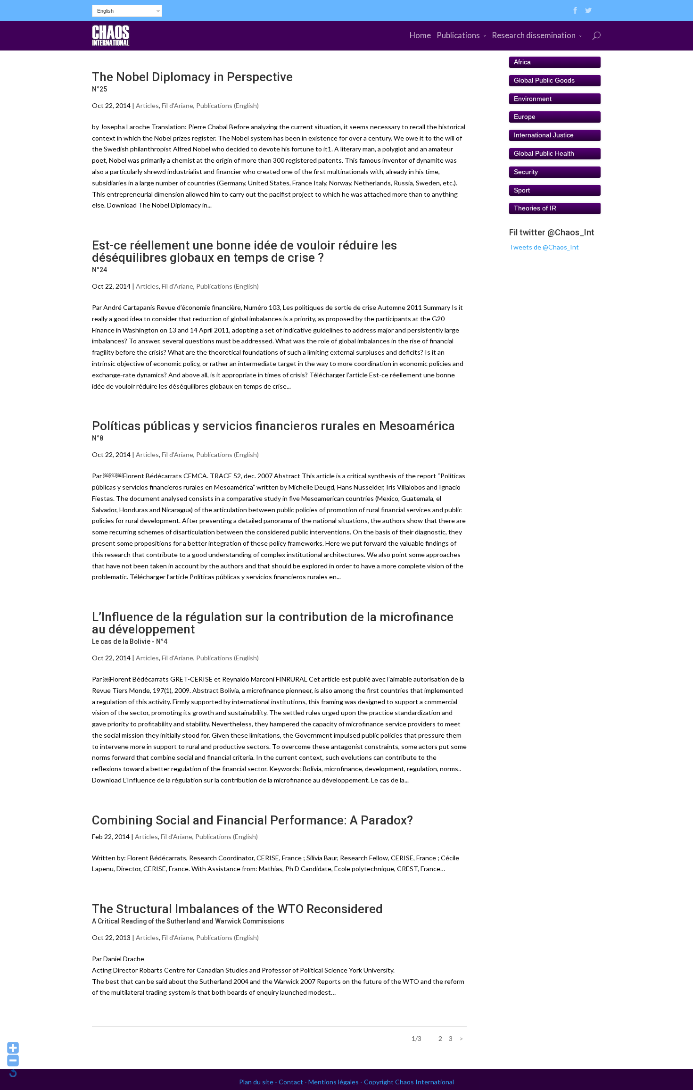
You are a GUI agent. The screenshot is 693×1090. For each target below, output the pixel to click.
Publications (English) (227, 105)
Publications (458, 35)
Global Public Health (544, 153)
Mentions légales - (336, 1082)
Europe (525, 116)
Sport (522, 190)
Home (420, 35)
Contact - (293, 1082)
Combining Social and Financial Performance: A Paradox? (252, 820)
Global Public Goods (544, 80)
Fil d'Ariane (177, 105)
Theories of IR (535, 208)
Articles (147, 105)
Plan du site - (259, 1082)
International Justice (544, 135)
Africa (522, 62)
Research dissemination (534, 35)
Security (526, 171)
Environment (533, 98)
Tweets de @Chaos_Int (544, 247)
